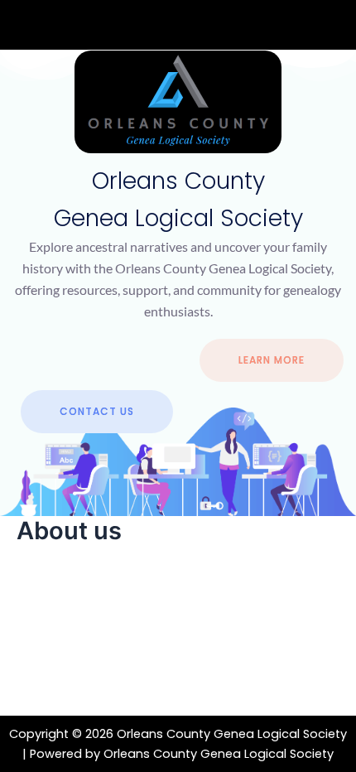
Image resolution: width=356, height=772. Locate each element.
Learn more (271, 360)
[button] (178, 25)
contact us (97, 411)
